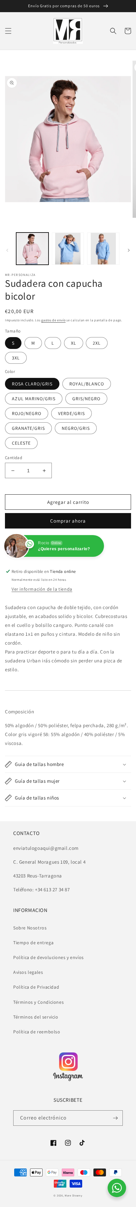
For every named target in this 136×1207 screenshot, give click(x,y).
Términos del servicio (35, 1017)
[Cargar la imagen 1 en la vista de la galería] (32, 249)
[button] (8, 31)
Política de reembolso (36, 1032)
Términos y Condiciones (38, 1002)
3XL (16, 358)
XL (73, 343)
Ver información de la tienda (42, 589)
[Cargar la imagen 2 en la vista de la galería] (68, 249)
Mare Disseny (73, 1195)
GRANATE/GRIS (28, 428)
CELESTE (21, 443)
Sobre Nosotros (30, 928)
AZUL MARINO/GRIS (33, 399)
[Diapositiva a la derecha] (128, 250)
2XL (97, 343)
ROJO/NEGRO (26, 413)
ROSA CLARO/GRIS (32, 384)
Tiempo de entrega (33, 943)
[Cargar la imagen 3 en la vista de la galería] (103, 249)
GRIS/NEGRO (86, 399)
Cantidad (13, 457)
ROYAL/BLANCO (86, 384)
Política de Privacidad (36, 987)
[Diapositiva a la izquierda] (7, 250)
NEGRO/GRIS (76, 428)
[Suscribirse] (115, 1118)
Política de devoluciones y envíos (48, 957)
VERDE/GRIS (71, 413)
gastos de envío (53, 320)
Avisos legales (28, 972)
